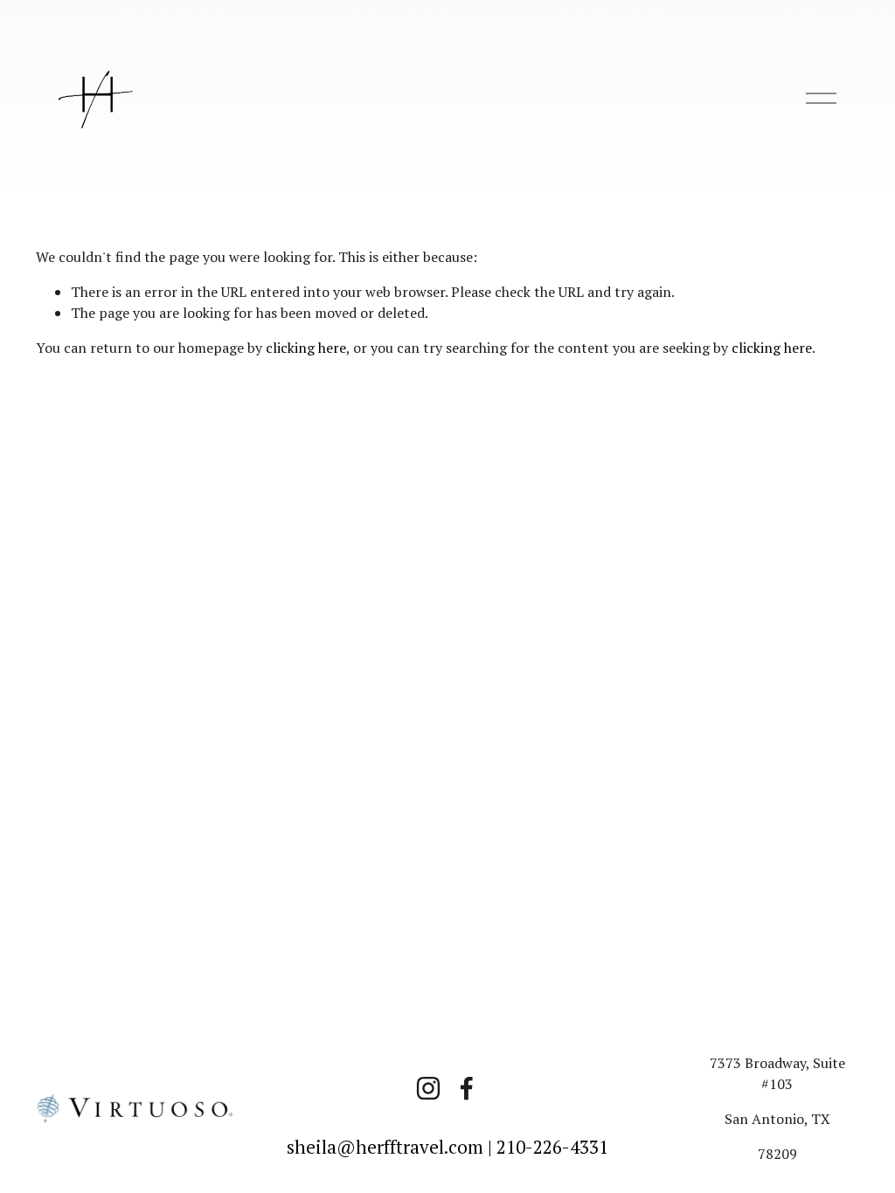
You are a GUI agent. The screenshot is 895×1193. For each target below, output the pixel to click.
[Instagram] (428, 1088)
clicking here (306, 347)
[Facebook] (466, 1088)
